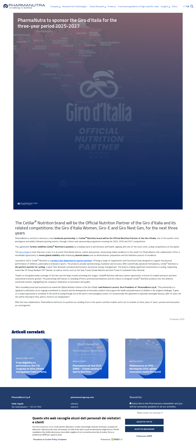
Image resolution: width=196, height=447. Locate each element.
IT (184, 6)
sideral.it (74, 403)
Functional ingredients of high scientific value (138, 6)
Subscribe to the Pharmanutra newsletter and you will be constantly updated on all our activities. (156, 405)
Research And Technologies (74, 6)
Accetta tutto (144, 422)
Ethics (174, 6)
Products (112, 6)
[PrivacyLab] (116, 439)
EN (187, 6)
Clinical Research (97, 6)
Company (54, 6)
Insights (164, 6)
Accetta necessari (144, 429)
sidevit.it (74, 406)
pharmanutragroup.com (82, 397)
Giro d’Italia (24, 252)
